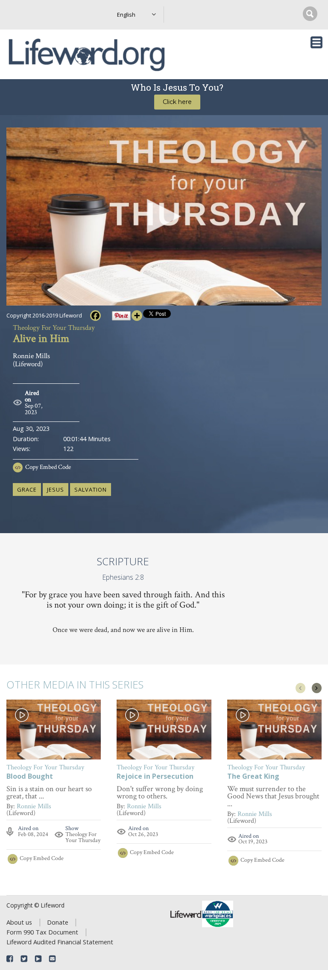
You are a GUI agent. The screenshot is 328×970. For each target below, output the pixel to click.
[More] (137, 315)
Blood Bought (29, 777)
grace (27, 489)
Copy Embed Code (48, 467)
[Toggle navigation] (316, 42)
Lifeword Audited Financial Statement (59, 941)
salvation (90, 489)
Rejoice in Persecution (155, 777)
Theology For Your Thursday (82, 837)
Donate (57, 922)
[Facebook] (95, 315)
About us (19, 922)
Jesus (55, 489)
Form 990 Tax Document (42, 932)
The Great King (253, 777)
